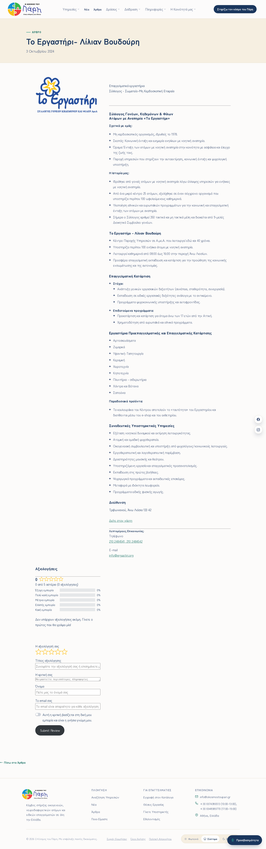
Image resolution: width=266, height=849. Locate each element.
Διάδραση (131, 9)
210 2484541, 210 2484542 (126, 541)
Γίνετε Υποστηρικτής (155, 811)
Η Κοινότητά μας (181, 9)
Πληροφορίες (154, 9)
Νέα (86, 9)
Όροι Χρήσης (137, 839)
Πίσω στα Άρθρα (13, 762)
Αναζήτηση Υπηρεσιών (105, 797)
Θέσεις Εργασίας (153, 804)
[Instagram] (258, 430)
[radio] (191, 838)
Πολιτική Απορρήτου (160, 839)
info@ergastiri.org (121, 555)
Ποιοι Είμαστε (99, 819)
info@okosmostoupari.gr (215, 797)
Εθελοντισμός (151, 819)
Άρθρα (98, 9)
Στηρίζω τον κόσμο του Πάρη (235, 9)
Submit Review (50, 730)
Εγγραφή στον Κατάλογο (158, 797)
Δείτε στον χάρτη (120, 520)
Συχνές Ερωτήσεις (117, 839)
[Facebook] (258, 419)
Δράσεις (111, 9)
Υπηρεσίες (70, 9)
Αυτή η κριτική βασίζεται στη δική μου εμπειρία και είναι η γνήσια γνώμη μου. (67, 717)
